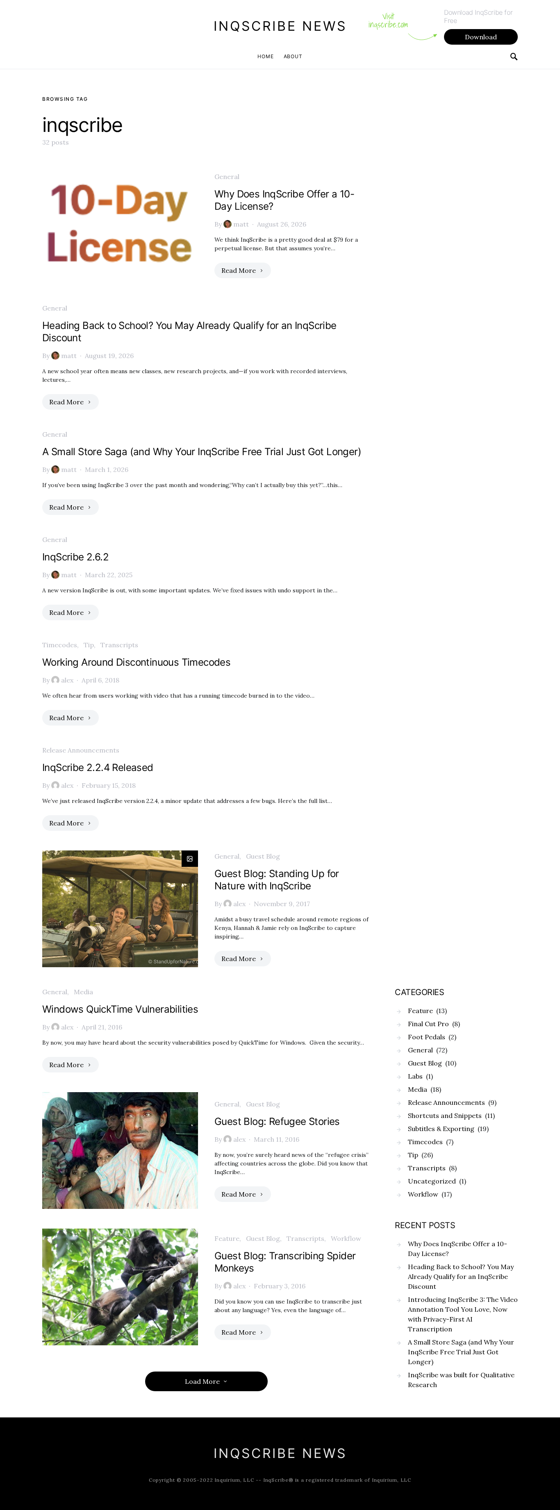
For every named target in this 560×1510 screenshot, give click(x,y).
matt (241, 224)
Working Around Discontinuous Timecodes (136, 662)
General (226, 176)
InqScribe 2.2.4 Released (97, 767)
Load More (202, 1381)
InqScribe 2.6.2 (75, 557)
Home (265, 56)
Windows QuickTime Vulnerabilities (120, 1009)
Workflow (346, 1238)
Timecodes (59, 645)
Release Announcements (80, 750)
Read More (238, 270)
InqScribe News (280, 26)
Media (83, 992)
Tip (89, 645)
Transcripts (119, 645)
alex (67, 680)
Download (481, 37)
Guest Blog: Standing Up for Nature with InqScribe (276, 880)
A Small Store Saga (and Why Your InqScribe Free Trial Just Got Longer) (201, 452)
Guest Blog (263, 856)
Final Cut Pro (428, 1024)
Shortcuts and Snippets (445, 1115)
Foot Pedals (426, 1037)
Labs (415, 1076)
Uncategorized (432, 1181)
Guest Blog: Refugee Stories (277, 1121)
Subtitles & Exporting (441, 1129)
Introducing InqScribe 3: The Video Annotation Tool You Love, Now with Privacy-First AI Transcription (463, 1314)
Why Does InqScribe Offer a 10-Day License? (457, 1249)
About (293, 56)
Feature (226, 1238)
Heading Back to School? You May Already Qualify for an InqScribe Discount (461, 1276)
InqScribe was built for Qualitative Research (461, 1380)
